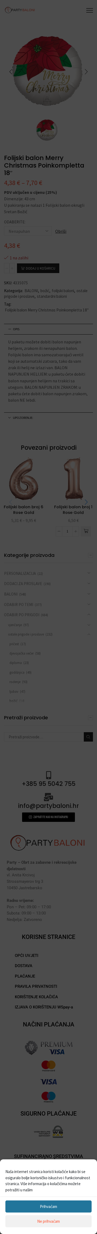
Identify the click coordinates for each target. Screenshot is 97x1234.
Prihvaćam (48, 1206)
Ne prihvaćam (48, 1221)
